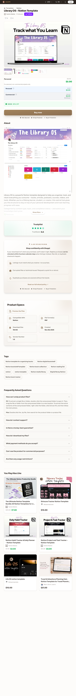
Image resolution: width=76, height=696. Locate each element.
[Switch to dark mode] (65, 2)
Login (70, 2)
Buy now (38, 112)
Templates (10, 8)
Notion (19, 8)
